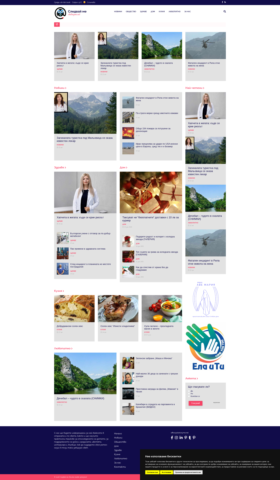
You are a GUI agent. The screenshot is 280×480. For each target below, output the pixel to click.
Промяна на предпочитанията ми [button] (188, 472)
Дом (153, 12)
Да (192, 391)
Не (192, 394)
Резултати (216, 402)
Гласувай (195, 403)
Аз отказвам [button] (166, 472)
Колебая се (195, 396)
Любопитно (174, 12)
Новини (118, 12)
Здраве (143, 12)
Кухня (162, 12)
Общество (131, 12)
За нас (187, 12)
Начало (118, 433)
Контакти (120, 467)
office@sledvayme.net (179, 433)
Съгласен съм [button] (152, 472)
